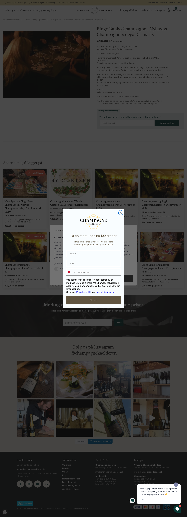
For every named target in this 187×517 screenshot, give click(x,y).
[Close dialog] (120, 212)
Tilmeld (93, 300)
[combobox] (71, 272)
